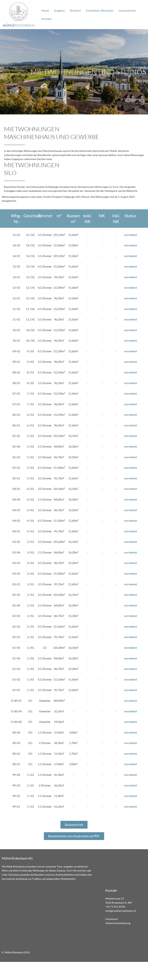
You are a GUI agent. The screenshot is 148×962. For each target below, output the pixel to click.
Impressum (111, 918)
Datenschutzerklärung (117, 923)
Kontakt (46, 18)
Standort (75, 10)
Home (45, 10)
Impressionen (127, 10)
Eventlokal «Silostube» (100, 10)
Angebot (59, 10)
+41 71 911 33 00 (115, 906)
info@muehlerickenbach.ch (120, 910)
